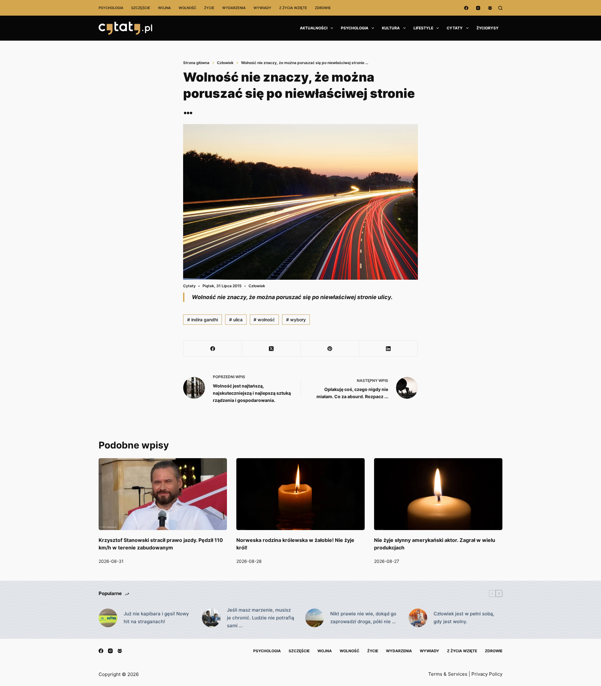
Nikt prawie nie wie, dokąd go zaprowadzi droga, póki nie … (363, 617)
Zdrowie (323, 8)
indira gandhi (202, 319)
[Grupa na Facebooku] (490, 8)
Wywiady (262, 8)
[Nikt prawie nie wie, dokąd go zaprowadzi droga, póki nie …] (314, 617)
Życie (209, 8)
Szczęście (140, 8)
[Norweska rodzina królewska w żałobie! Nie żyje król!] (300, 494)
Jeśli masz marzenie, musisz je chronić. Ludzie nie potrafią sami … (260, 617)
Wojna (164, 8)
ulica (236, 319)
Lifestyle (423, 28)
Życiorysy (487, 28)
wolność (264, 319)
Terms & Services (447, 674)
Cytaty (455, 28)
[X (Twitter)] (271, 349)
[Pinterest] (330, 349)
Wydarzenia (234, 8)
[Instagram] (478, 8)
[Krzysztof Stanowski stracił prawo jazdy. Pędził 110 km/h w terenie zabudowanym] (163, 494)
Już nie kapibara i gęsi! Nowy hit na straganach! (156, 617)
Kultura (391, 28)
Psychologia (111, 8)
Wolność (187, 8)
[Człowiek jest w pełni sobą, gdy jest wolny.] (417, 617)
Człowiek (257, 285)
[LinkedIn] (388, 349)
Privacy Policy (486, 674)
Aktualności (313, 28)
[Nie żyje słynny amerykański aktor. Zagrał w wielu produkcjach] (438, 494)
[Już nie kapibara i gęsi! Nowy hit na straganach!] (108, 617)
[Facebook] (466, 8)
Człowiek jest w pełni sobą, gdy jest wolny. (464, 617)
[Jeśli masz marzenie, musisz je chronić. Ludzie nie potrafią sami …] (211, 617)
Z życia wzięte (293, 8)
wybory (296, 319)
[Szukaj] (500, 8)
